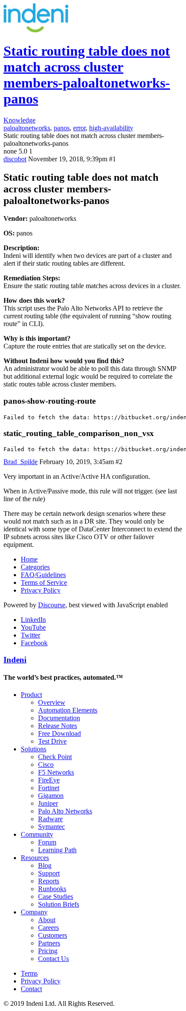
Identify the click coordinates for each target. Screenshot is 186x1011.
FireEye (49, 780)
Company (34, 912)
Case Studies (55, 896)
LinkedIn (33, 619)
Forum (47, 842)
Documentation (59, 718)
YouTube (33, 627)
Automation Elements (67, 710)
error (79, 128)
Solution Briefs (58, 904)
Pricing (48, 950)
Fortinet (48, 787)
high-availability (111, 128)
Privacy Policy (41, 590)
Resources (35, 857)
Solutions (33, 749)
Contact (31, 988)
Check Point (55, 756)
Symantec (51, 826)
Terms (29, 973)
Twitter (30, 635)
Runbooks (52, 888)
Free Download (59, 733)
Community (37, 834)
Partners (49, 943)
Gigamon (51, 795)
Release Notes (57, 725)
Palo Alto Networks (65, 811)
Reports (48, 881)
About (46, 919)
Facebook (34, 643)
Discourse (51, 605)
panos (62, 128)
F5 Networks (56, 772)
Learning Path (57, 850)
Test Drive (52, 741)
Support (49, 873)
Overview (51, 702)
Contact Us (53, 958)
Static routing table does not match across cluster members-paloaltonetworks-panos (86, 75)
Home (29, 559)
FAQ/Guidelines (43, 574)
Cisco (46, 764)
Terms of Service (44, 582)
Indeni (14, 659)
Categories (35, 567)
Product (31, 694)
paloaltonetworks (26, 128)
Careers (48, 927)
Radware (50, 819)
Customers (52, 935)
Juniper (48, 803)
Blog (44, 865)
